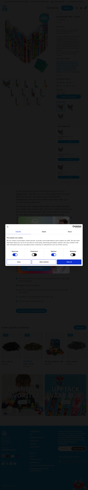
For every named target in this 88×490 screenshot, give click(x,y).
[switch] (34, 254)
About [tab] (70, 231)
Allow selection (44, 262)
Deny (18, 262)
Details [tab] (44, 231)
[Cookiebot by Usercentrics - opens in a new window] (73, 226)
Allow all (69, 262)
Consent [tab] (18, 231)
